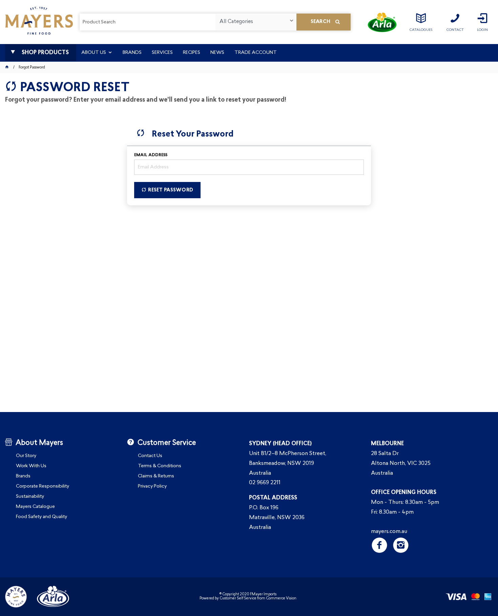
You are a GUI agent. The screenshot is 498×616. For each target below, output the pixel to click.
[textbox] (147, 22)
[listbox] (255, 22)
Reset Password (170, 190)
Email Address (150, 155)
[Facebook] (379, 545)
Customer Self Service (238, 598)
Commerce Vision (281, 598)
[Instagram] (401, 545)
